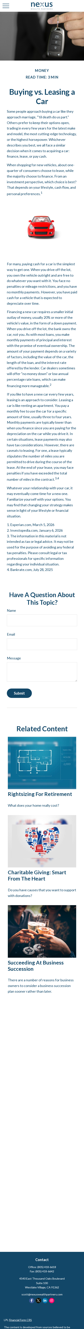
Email (11, 634)
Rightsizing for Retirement (40, 794)
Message (14, 658)
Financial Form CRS (20, 1320)
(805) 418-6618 (46, 1267)
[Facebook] (31, 1300)
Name (11, 610)
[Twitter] (38, 1300)
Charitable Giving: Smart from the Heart (37, 875)
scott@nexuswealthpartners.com (42, 1294)
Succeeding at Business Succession (36, 965)
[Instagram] (51, 1300)
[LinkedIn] (45, 1300)
